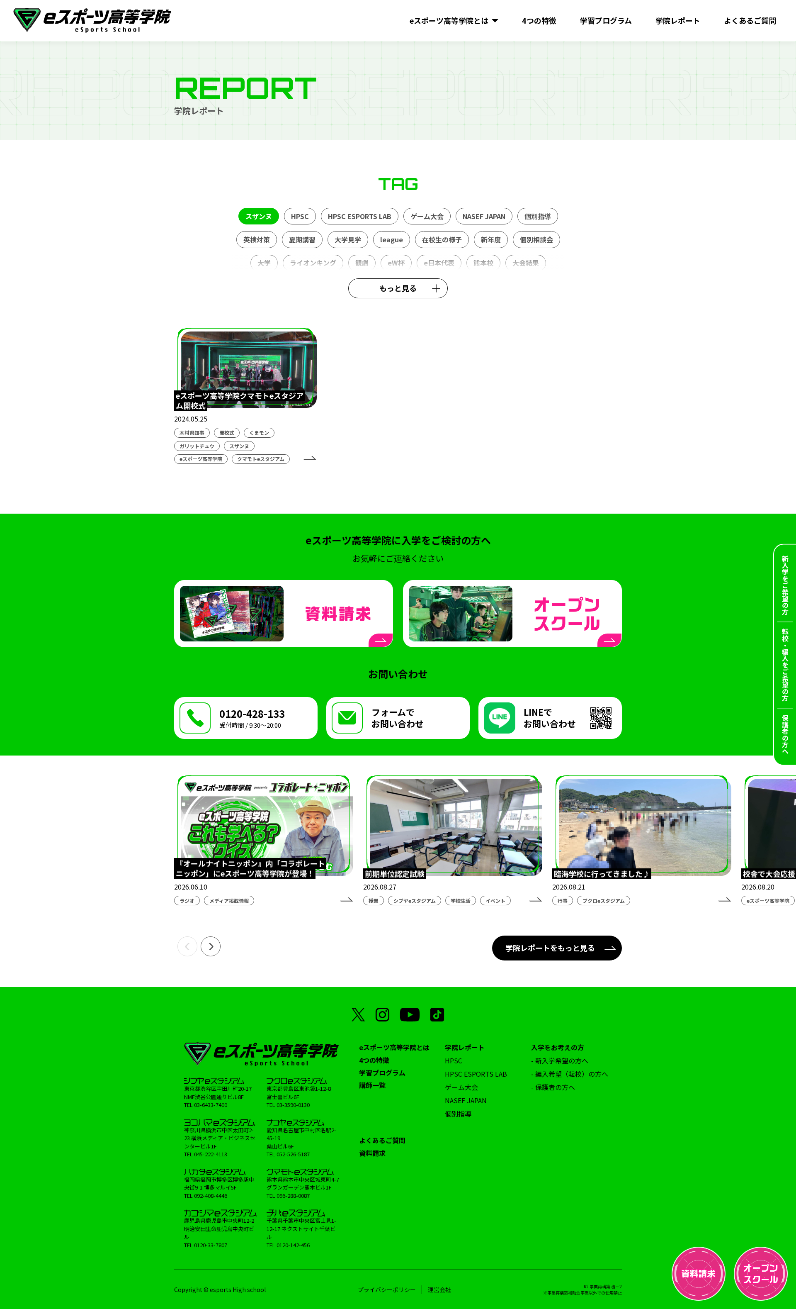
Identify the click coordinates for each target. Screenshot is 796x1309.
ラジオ (187, 900)
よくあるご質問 (382, 1140)
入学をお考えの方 (557, 1047)
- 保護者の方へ (553, 1087)
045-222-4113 (210, 1154)
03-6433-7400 (210, 1105)
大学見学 (348, 239)
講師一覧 (372, 1085)
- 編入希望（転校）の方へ (569, 1074)
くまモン (259, 432)
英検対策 (256, 239)
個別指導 (537, 216)
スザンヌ (258, 216)
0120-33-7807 (210, 1245)
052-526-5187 (293, 1154)
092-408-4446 (210, 1195)
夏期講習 (302, 239)
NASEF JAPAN (484, 216)
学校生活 (461, 900)
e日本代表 (439, 263)
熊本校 (483, 263)
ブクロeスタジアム (603, 900)
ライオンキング (313, 263)
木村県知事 (192, 432)
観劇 (362, 263)
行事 (563, 900)
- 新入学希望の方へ (559, 1060)
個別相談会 (536, 239)
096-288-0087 (293, 1195)
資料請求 (372, 1153)
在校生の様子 (442, 239)
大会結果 (525, 263)
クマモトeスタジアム (260, 458)
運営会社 (439, 1289)
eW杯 (396, 263)
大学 (264, 263)
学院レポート (465, 1047)
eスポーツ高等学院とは (394, 1047)
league (391, 239)
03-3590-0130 (293, 1105)
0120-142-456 (293, 1245)
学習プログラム (382, 1072)
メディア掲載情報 (229, 900)
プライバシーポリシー (387, 1289)
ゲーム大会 (427, 216)
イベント (495, 900)
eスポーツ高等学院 (201, 458)
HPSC (300, 216)
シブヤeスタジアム (414, 900)
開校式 (226, 432)
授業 (374, 900)
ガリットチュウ (197, 445)
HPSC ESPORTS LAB (359, 216)
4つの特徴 (374, 1060)
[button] (187, 946)
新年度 (491, 239)
